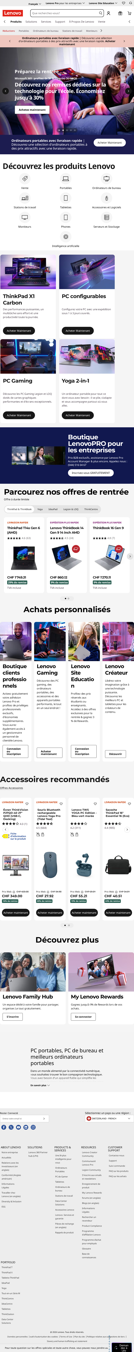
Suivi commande (117, 1165)
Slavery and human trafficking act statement (67, 1341)
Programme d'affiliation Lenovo (91, 1233)
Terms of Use (66, 1336)
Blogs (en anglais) (90, 1203)
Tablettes (59, 1181)
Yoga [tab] (40, 509)
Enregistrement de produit (91, 1185)
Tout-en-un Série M (11, 1293)
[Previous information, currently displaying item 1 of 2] (5, 830)
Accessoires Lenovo (64, 1209)
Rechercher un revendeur (89, 1219)
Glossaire (86, 1248)
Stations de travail (64, 1195)
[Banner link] (67, 40)
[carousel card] (16, 692)
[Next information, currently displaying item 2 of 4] (128, 91)
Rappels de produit (64, 1232)
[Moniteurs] (99, 31)
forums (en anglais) (91, 1197)
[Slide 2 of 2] (69, 925)
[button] (123, 3)
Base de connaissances (89, 1255)
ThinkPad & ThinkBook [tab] (19, 509)
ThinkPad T (7, 1267)
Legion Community (91, 1169)
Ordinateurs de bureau (62, 1188)
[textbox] (110, 1118)
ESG (3, 1206)
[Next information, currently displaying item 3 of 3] (124, 41)
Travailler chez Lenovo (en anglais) (11, 1194)
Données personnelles (17, 1336)
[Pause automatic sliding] (59, 130)
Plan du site (79, 1336)
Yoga (4, 1288)
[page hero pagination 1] (63, 130)
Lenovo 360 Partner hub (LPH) (38, 1154)
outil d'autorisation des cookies (44, 1336)
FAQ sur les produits (118, 1171)
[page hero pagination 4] (75, 130)
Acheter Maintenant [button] (19, 331)
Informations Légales (8, 1185)
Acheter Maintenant (110, 142)
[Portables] (30, 31)
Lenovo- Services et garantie (64, 1216)
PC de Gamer (61, 1176)
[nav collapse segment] (129, 22)
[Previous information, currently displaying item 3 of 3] (10, 41)
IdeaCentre (7, 1303)
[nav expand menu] (5, 22)
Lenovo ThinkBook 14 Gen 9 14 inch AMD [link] (67, 530)
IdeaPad (6, 1282)
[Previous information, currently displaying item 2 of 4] (5, 91)
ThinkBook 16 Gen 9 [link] (108, 528)
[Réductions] (16, 31)
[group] (24, 555)
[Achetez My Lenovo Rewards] (67, 91)
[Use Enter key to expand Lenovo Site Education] (116, 3)
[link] (130, 4)
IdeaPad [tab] (53, 509)
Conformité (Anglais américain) (11, 1177)
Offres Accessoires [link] (11, 788)
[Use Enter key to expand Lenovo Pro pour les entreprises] (84, 3)
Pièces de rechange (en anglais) (64, 1225)
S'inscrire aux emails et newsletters (91, 1177)
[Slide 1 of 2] (65, 925)
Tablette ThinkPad (10, 1277)
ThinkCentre (8, 1298)
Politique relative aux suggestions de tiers (106, 1336)
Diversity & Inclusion (11, 1201)
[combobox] (64, 13)
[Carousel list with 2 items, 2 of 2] (68, 598)
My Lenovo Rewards (92, 1192)
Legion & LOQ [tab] (70, 509)
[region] (67, 144)
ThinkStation (8, 1314)
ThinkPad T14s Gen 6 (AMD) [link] (23, 530)
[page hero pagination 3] (71, 130)
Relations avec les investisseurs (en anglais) (10, 1166)
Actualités (6, 1157)
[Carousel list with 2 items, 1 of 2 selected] (65, 598)
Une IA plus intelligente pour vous (63, 1159)
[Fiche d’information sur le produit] (5, 837)
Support (113, 1160)
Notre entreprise (10, 1152)
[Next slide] (130, 556)
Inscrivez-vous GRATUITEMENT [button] (91, 473)
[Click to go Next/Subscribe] (44, 1118)
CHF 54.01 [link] (124, 891)
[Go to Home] (13, 13)
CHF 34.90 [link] (56, 891)
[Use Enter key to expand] (115, 13)
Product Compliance (92, 1225)
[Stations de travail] (83, 31)
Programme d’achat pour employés (91, 1241)
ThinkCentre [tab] (91, 509)
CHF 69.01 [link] (90, 891)
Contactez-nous (116, 1155)
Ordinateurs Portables (61, 1169)
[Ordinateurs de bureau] (60, 31)
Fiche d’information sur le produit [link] (18, 836)
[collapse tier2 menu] (101, 31)
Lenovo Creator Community (89, 1154)
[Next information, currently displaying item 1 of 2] (127, 830)
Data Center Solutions (61, 1202)
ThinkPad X (7, 1272)
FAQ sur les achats (117, 1176)
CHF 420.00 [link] (23, 891)
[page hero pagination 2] (67, 130)
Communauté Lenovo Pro (89, 1163)
